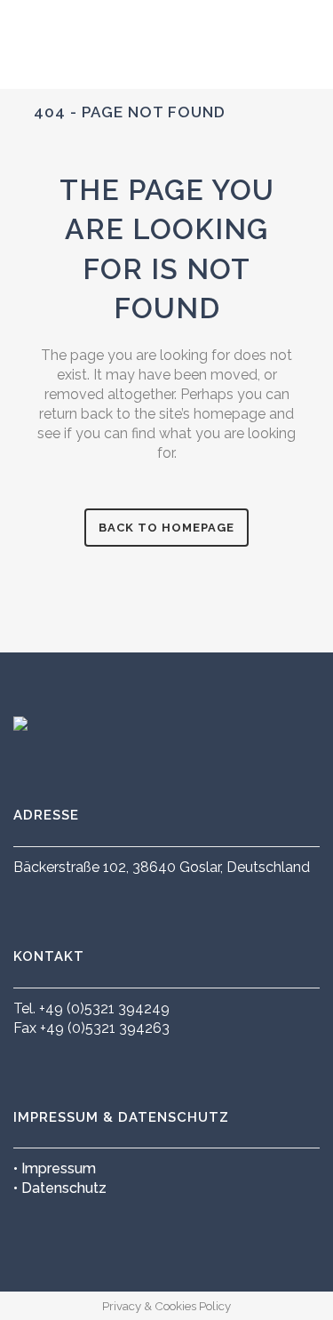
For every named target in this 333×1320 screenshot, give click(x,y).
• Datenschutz (60, 1188)
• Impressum (54, 1168)
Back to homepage (166, 527)
